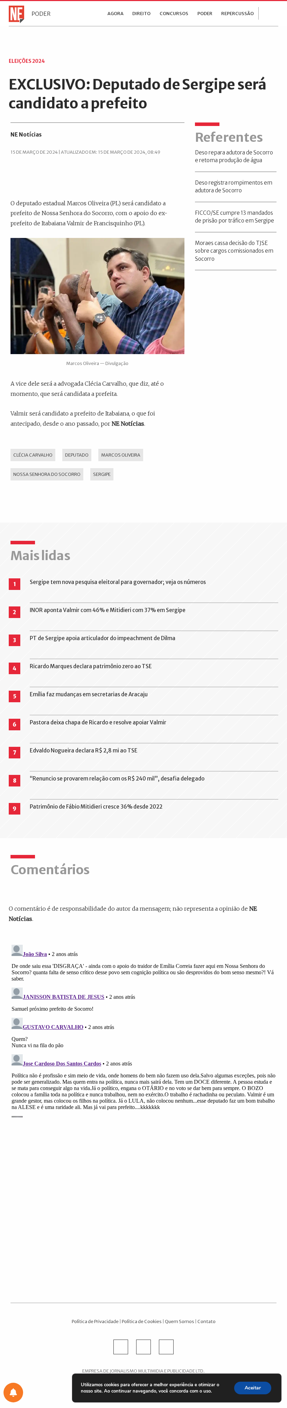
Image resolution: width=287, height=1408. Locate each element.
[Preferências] (13, 1392)
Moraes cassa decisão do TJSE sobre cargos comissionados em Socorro (234, 251)
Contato (206, 1321)
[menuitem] (115, 13)
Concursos (174, 13)
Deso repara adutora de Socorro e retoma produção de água (234, 156)
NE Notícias (26, 134)
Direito (141, 13)
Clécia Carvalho (32, 455)
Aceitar (253, 1387)
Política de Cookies (142, 1321)
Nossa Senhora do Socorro (46, 474)
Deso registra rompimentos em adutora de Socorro (233, 186)
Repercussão (237, 13)
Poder (40, 13)
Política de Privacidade (95, 1321)
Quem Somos (179, 1321)
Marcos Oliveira (120, 455)
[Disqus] (143, 1029)
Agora (115, 13)
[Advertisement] (143, 1205)
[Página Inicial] (14, 13)
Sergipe (102, 474)
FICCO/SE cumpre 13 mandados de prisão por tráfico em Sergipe (234, 217)
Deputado (77, 455)
